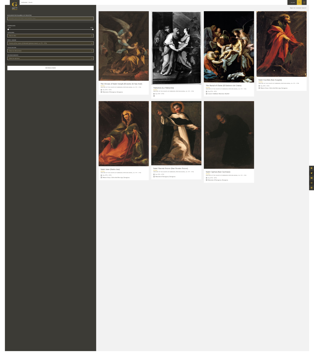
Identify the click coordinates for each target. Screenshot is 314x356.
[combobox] (50, 35)
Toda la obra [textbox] (12, 35)
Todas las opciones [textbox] (14, 58)
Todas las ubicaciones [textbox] (15, 51)
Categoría (10, 32)
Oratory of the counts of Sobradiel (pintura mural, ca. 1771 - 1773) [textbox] (28, 43)
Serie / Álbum (11, 40)
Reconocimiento (12, 55)
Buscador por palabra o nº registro (19, 15)
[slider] (8, 29)
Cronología (11, 25)
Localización (11, 47)
